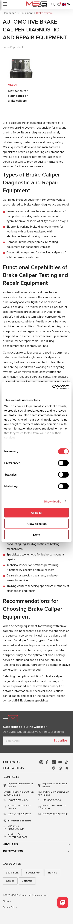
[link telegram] (67, 768)
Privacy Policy (10, 907)
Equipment (12, 872)
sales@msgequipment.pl (55, 813)
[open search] (53, 4)
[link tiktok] (67, 762)
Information (13, 851)
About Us (10, 844)
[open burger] (5, 4)
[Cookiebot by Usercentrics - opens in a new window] (52, 386)
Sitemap (7, 901)
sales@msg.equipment (19, 813)
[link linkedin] (54, 762)
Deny (36, 534)
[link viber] (54, 768)
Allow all (36, 512)
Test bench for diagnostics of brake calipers (18, 96)
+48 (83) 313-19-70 (51, 800)
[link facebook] (47, 762)
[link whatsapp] (60, 768)
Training (52, 872)
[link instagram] (41, 762)
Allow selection (37, 523)
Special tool (33, 872)
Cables (10, 880)
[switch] (63, 463)
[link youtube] (60, 762)
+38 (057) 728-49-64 (18, 800)
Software (27, 880)
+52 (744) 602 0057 (17, 836)
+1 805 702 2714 (16, 827)
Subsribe (60, 740)
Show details (52, 501)
